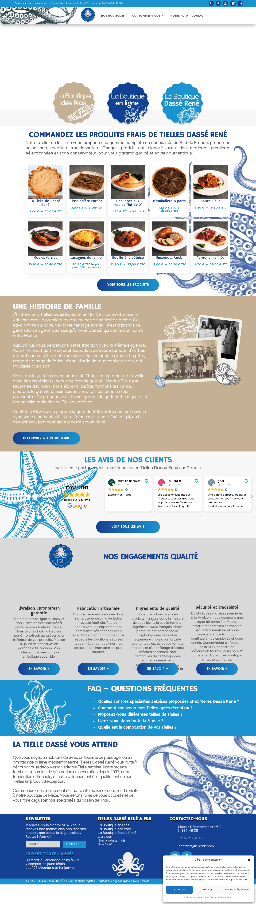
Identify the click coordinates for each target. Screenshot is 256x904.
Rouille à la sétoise (128, 258)
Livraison (105, 837)
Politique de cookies (194, 897)
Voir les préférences (236, 889)
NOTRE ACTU (179, 16)
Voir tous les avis (128, 527)
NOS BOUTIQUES (113, 16)
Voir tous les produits (128, 285)
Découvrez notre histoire (46, 438)
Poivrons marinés (210, 258)
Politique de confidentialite (218, 897)
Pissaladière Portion (87, 201)
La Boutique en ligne (113, 825)
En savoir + (39, 669)
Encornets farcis (169, 258)
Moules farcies (45, 258)
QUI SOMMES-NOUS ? (147, 16)
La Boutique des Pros (114, 829)
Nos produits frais (112, 841)
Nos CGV (105, 845)
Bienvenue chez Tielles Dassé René (128, 34)
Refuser (207, 889)
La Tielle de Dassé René (45, 203)
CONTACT (198, 16)
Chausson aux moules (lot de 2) (128, 203)
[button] (249, 860)
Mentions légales (84, 881)
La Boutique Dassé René (117, 833)
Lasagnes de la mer (87, 258)
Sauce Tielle (210, 201)
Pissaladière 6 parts (169, 201)
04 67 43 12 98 (113, 3)
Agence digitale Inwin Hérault (131, 881)
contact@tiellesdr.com (196, 846)
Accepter (179, 889)
